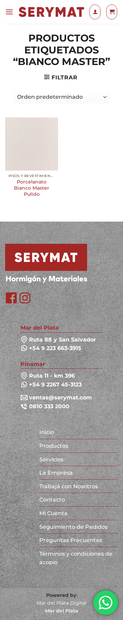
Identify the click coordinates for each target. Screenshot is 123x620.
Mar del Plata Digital (61, 603)
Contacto (52, 499)
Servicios (51, 459)
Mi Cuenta (53, 513)
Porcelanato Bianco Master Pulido (31, 187)
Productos (53, 446)
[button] (9, 11)
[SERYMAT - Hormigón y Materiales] (46, 263)
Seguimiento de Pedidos (73, 527)
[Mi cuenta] (95, 11)
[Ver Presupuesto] (111, 11)
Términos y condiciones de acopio (75, 558)
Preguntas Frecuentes (70, 540)
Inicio (46, 432)
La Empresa (56, 473)
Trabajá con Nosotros (68, 486)
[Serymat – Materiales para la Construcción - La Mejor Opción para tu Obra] (51, 12)
